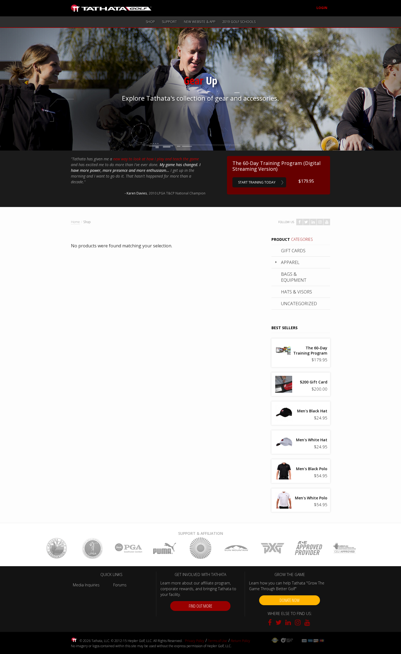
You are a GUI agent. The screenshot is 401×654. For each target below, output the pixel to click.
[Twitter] (279, 623)
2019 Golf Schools (239, 21)
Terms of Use (217, 640)
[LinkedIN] (289, 623)
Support (169, 21)
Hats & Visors (296, 292)
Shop (150, 21)
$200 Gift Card (313, 382)
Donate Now (290, 600)
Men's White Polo (311, 497)
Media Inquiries (86, 584)
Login (321, 7)
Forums (120, 584)
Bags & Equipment (293, 277)
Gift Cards (293, 251)
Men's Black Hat (312, 410)
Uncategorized (299, 304)
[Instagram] (298, 623)
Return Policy (240, 640)
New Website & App (199, 21)
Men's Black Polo (311, 468)
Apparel (290, 262)
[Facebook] (271, 623)
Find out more (200, 606)
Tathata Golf (111, 8)
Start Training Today (257, 182)
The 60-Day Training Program (310, 350)
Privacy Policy (194, 640)
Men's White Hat (311, 439)
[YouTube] (307, 623)
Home (75, 222)
